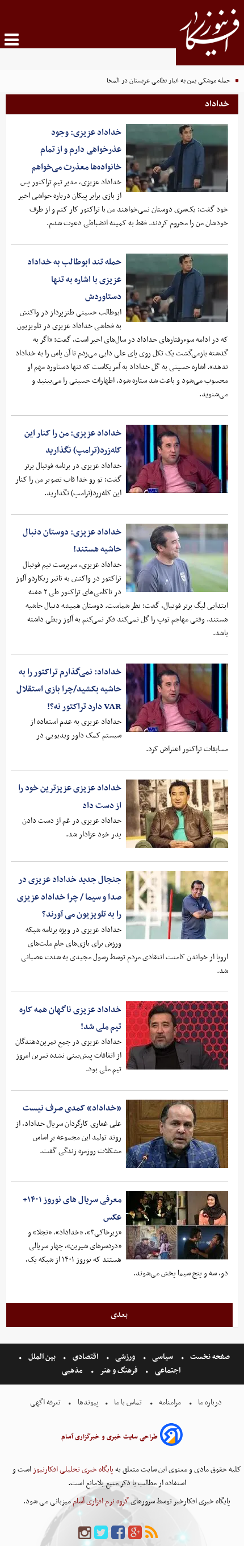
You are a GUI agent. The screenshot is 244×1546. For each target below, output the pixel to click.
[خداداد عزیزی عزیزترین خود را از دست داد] (177, 814)
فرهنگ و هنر (119, 1370)
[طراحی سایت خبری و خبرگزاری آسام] (171, 1436)
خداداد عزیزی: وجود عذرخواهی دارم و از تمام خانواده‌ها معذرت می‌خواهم (76, 150)
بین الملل (42, 1356)
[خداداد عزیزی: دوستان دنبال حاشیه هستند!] (177, 558)
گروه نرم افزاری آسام (100, 1501)
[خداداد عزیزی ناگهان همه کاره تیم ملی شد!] (177, 1035)
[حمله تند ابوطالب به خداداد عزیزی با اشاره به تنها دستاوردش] (177, 288)
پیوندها (87, 1402)
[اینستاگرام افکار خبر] (84, 1533)
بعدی (119, 1314)
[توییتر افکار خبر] (101, 1533)
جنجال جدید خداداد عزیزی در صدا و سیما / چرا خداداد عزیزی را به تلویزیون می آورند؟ (69, 897)
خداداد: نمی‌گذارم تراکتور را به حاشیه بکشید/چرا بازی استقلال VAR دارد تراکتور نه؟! (68, 689)
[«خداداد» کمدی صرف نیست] (177, 1134)
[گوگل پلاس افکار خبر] (135, 1533)
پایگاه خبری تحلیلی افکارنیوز (72, 1469)
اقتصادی (85, 1356)
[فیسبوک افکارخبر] (118, 1533)
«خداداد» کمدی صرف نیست (72, 1108)
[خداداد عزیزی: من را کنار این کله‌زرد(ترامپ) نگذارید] (177, 459)
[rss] (151, 1533)
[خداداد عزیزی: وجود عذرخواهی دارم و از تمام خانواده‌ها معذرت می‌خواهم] (177, 158)
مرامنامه (170, 1402)
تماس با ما (128, 1402)
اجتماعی (167, 1370)
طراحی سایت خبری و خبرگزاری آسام (109, 1437)
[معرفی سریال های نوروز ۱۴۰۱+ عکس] (177, 1225)
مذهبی (73, 1370)
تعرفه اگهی (46, 1402)
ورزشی (125, 1356)
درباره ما (210, 1402)
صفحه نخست (209, 1356)
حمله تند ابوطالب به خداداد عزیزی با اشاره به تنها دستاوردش (74, 279)
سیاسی (162, 1356)
